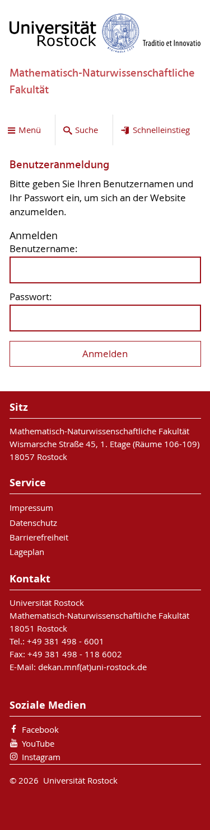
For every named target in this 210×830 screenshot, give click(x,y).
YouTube (38, 743)
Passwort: (31, 297)
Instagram (41, 756)
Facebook (40, 729)
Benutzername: (44, 249)
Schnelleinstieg (161, 129)
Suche (86, 129)
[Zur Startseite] (105, 33)
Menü (29, 129)
